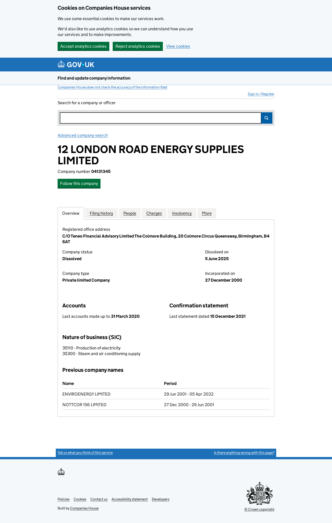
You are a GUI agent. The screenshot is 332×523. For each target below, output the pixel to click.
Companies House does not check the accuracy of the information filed (112, 87)
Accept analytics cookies (83, 46)
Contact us (99, 499)
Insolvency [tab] (182, 213)
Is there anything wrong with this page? (244, 452)
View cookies (178, 46)
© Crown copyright (259, 509)
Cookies (80, 499)
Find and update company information (94, 78)
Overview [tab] (70, 213)
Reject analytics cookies (137, 46)
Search (266, 118)
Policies (64, 499)
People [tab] (129, 213)
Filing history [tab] (101, 213)
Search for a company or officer (87, 102)
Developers (160, 499)
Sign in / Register (261, 94)
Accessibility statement (130, 499)
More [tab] (207, 213)
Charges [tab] (154, 213)
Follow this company (79, 183)
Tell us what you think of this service (85, 452)
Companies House (84, 508)
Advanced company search (83, 135)
